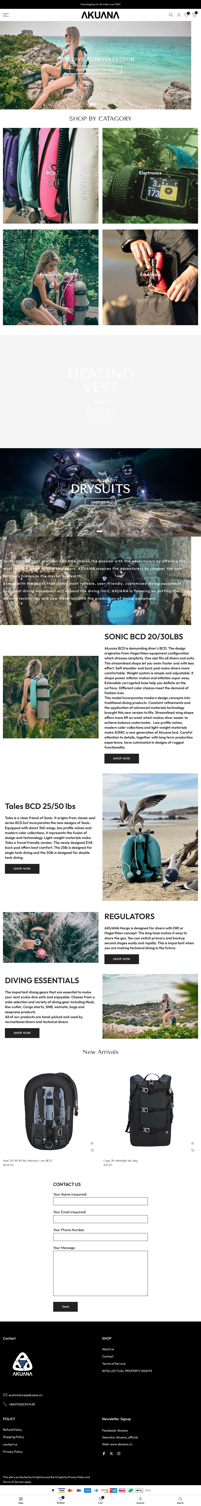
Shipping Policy (13, 1437)
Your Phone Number (69, 1230)
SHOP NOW (100, 412)
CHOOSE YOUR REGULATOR (95, 74)
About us (108, 1349)
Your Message (64, 1247)
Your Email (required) (69, 1212)
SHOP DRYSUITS (100, 497)
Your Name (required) (70, 1194)
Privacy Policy (13, 1452)
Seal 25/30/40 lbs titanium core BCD (27, 1160)
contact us (10, 1444)
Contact (107, 1356)
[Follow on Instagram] (119, 1453)
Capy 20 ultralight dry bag (120, 1160)
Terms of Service (114, 1364)
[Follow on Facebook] (104, 1453)
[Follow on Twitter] (111, 1453)
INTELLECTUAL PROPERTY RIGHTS (127, 1371)
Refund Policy (12, 1430)
